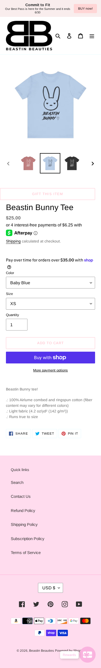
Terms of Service (26, 552)
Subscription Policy (27, 538)
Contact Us (21, 496)
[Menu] (91, 35)
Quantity (12, 315)
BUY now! (85, 8)
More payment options (50, 370)
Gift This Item (47, 194)
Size (9, 294)
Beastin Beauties (41, 650)
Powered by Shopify (69, 650)
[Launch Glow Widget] (87, 655)
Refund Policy (23, 510)
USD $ (48, 588)
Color (10, 273)
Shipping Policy (24, 524)
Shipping (13, 241)
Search (17, 482)
